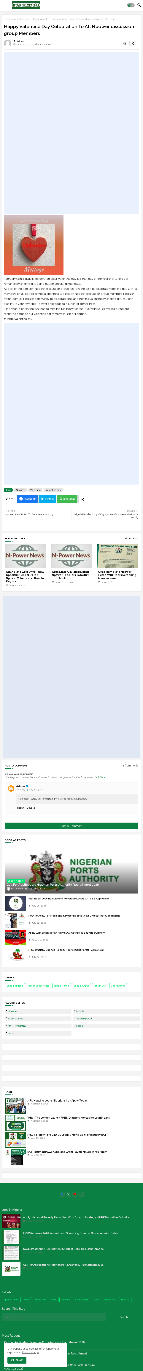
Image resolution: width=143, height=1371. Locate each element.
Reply (20, 807)
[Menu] (5, 5)
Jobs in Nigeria (15, 986)
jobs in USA (100, 986)
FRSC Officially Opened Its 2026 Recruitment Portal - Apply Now (66, 949)
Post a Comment (71, 826)
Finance (65, 1299)
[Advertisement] (71, 133)
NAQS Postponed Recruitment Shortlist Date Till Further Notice (63, 1248)
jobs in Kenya (61, 986)
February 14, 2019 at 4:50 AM (29, 789)
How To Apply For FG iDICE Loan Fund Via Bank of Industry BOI (66, 1134)
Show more (131, 538)
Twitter (49, 499)
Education (40, 1299)
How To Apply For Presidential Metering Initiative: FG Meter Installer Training (74, 915)
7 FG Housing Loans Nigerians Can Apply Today (57, 1100)
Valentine (35, 490)
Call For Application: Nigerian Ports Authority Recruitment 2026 (63, 1264)
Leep (11, 1033)
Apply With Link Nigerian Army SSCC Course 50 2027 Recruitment (66, 932)
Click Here (99, 777)
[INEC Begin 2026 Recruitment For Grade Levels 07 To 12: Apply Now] (15, 903)
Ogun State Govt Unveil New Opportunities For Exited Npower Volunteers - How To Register (25, 576)
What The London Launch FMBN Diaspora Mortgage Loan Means (68, 1117)
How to (125, 1299)
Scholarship (81, 1299)
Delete (31, 807)
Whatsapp (69, 499)
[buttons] (62, 1194)
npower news (11, 1299)
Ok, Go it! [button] (17, 1360)
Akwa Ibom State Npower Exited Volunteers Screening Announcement (117, 575)
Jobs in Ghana (81, 986)
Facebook (30, 499)
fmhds (80, 1011)
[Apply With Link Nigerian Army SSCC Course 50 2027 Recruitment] (15, 937)
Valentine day (21, 19)
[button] (131, 5)
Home (7, 19)
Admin (20, 786)
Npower (20, 490)
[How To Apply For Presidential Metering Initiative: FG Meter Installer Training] (15, 920)
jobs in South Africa (38, 986)
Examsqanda (15, 1018)
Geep (96, 1299)
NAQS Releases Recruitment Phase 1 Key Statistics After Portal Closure (49, 1365)
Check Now (29, 1352)
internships (110, 1299)
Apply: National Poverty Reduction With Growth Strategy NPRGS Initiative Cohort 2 (76, 1217)
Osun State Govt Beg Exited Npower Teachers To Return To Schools (71, 575)
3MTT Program (17, 1025)
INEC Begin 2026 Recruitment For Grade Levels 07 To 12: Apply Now (68, 898)
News (27, 1299)
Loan (53, 1299)
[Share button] (82, 499)
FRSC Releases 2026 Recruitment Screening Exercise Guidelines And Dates (70, 1233)
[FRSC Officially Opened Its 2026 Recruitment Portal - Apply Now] (15, 954)
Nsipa (79, 1025)
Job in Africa (118, 986)
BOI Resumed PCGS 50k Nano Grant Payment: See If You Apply (67, 1151)
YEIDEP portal (84, 1018)
